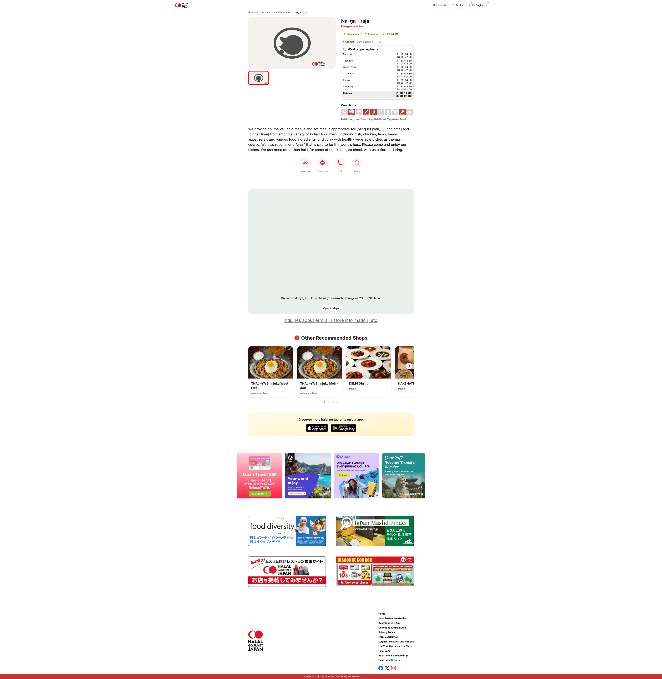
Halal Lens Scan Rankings (393, 655)
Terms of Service (388, 636)
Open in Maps (331, 308)
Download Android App (392, 627)
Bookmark (353, 34)
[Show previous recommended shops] (253, 366)
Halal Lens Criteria (389, 660)
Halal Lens (384, 650)
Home (381, 613)
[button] (339, 162)
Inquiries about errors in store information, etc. (331, 320)
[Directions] (322, 162)
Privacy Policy (386, 632)
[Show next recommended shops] (409, 366)
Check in (373, 34)
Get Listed (439, 5)
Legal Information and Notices (396, 641)
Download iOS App (389, 622)
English (480, 5)
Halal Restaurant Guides (392, 618)
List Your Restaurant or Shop (395, 646)
